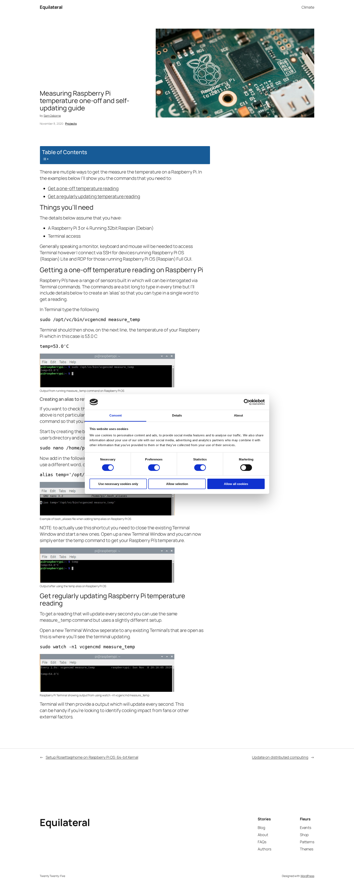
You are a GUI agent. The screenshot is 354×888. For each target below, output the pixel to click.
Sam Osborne (52, 116)
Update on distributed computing (280, 757)
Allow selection (177, 484)
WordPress (307, 876)
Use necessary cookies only (118, 484)
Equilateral (51, 7)
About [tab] (238, 415)
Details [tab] (177, 415)
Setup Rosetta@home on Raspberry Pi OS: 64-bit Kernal (92, 757)
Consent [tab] (115, 415)
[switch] (154, 467)
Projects (71, 123)
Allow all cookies (236, 484)
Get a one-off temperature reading (83, 188)
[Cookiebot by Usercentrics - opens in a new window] (247, 402)
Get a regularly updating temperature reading (94, 196)
